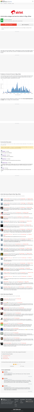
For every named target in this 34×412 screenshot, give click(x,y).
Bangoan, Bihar (28, 224)
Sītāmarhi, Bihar (30, 198)
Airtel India (9, 3)
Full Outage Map (26, 24)
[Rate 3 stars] (17, 364)
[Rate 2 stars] (15, 364)
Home (1, 3)
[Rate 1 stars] (14, 364)
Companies (5, 3)
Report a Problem (9, 24)
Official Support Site (6, 358)
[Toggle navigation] (32, 1)
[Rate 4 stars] (18, 364)
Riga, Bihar (28, 268)
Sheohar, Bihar (29, 207)
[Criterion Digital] (17, 409)
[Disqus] (17, 161)
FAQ (15, 402)
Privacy (16, 404)
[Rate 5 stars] (20, 364)
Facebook (21, 402)
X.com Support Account (6, 355)
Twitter (21, 401)
